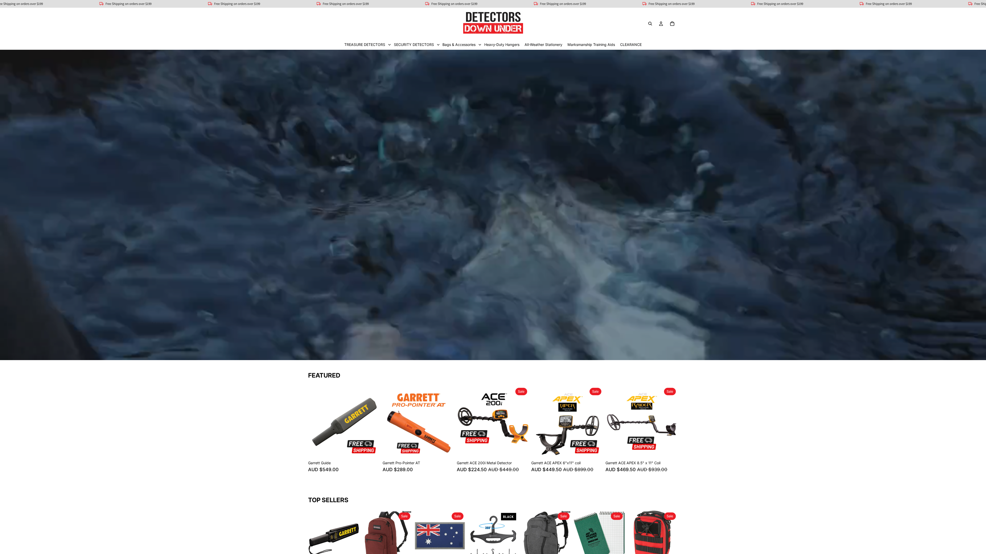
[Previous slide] (316, 422)
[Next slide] (373, 422)
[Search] (650, 23)
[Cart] (672, 23)
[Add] (372, 450)
